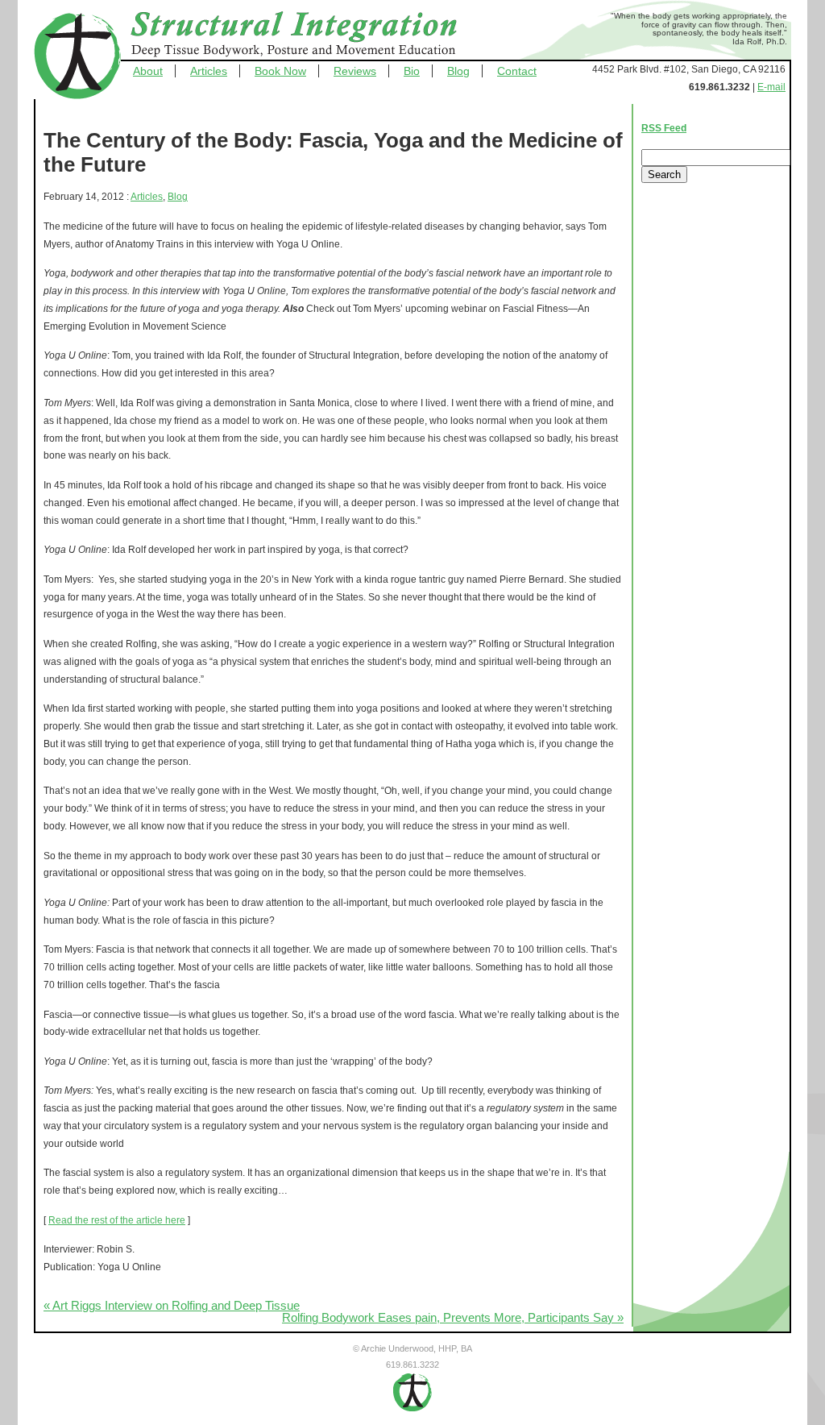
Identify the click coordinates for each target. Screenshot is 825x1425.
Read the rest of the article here (116, 1220)
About (148, 70)
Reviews (355, 70)
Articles (208, 70)
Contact (517, 70)
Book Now (280, 70)
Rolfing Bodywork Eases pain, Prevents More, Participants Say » (453, 1317)
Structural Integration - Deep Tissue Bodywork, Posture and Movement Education (312, 35)
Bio (412, 70)
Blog (458, 70)
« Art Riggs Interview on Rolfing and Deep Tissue (172, 1305)
